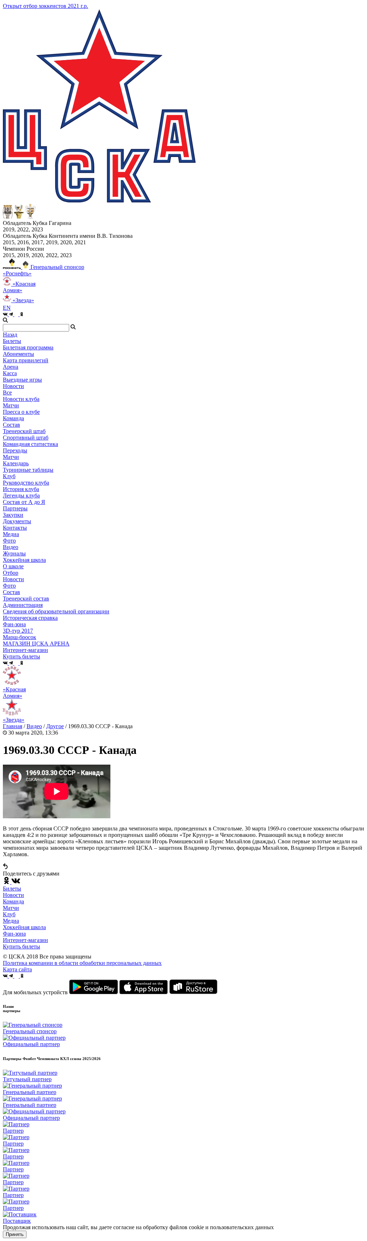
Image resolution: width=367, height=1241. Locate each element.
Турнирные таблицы (28, 470)
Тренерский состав (26, 598)
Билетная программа (28, 347)
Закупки (13, 515)
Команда (13, 901)
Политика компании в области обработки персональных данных (82, 963)
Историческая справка (30, 618)
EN (7, 308)
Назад (10, 335)
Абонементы (18, 354)
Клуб (9, 914)
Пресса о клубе (21, 412)
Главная (12, 726)
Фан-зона (14, 934)
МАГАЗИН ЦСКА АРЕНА (36, 644)
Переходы (15, 450)
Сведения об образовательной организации (56, 611)
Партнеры (15, 508)
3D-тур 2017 (18, 631)
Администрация (23, 605)
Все (7, 392)
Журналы (14, 553)
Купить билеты (21, 946)
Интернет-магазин (25, 940)
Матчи (11, 405)
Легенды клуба (21, 495)
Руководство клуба (26, 483)
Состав (11, 425)
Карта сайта (17, 969)
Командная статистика (30, 444)
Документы (17, 521)
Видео (10, 547)
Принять (15, 1234)
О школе (13, 566)
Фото (9, 541)
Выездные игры (22, 380)
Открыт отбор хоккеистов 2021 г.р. (45, 6)
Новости (13, 579)
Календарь (16, 463)
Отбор (10, 573)
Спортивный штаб (25, 438)
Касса (10, 373)
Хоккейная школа (24, 927)
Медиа (11, 921)
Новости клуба (21, 399)
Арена (10, 367)
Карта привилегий (25, 360)
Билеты (12, 889)
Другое (55, 726)
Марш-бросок (19, 637)
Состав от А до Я (24, 502)
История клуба (21, 489)
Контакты (15, 528)
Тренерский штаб (24, 431)
